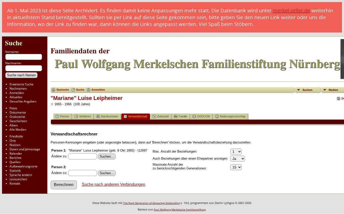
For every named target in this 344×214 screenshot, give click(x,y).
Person (64, 116)
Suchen (307, 89)
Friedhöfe (16, 136)
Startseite (62, 89)
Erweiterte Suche (21, 84)
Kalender (16, 153)
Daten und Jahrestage (25, 149)
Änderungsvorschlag (232, 116)
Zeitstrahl (162, 116)
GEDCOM (203, 116)
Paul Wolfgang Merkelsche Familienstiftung (179, 209)
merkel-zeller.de (291, 10)
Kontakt (15, 183)
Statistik (15, 170)
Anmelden (17, 93)
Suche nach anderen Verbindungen (113, 184)
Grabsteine (17, 117)
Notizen (15, 145)
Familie (183, 116)
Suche (13, 43)
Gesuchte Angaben (23, 101)
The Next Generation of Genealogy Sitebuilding (151, 203)
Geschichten (18, 121)
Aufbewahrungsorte (24, 166)
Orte (13, 140)
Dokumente (18, 112)
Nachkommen (109, 116)
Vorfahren (85, 116)
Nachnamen (18, 88)
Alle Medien (18, 129)
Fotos (13, 108)
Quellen (15, 162)
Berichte (15, 158)
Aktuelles (16, 97)
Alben (14, 125)
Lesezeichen (18, 179)
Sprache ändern (21, 175)
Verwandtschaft (137, 116)
